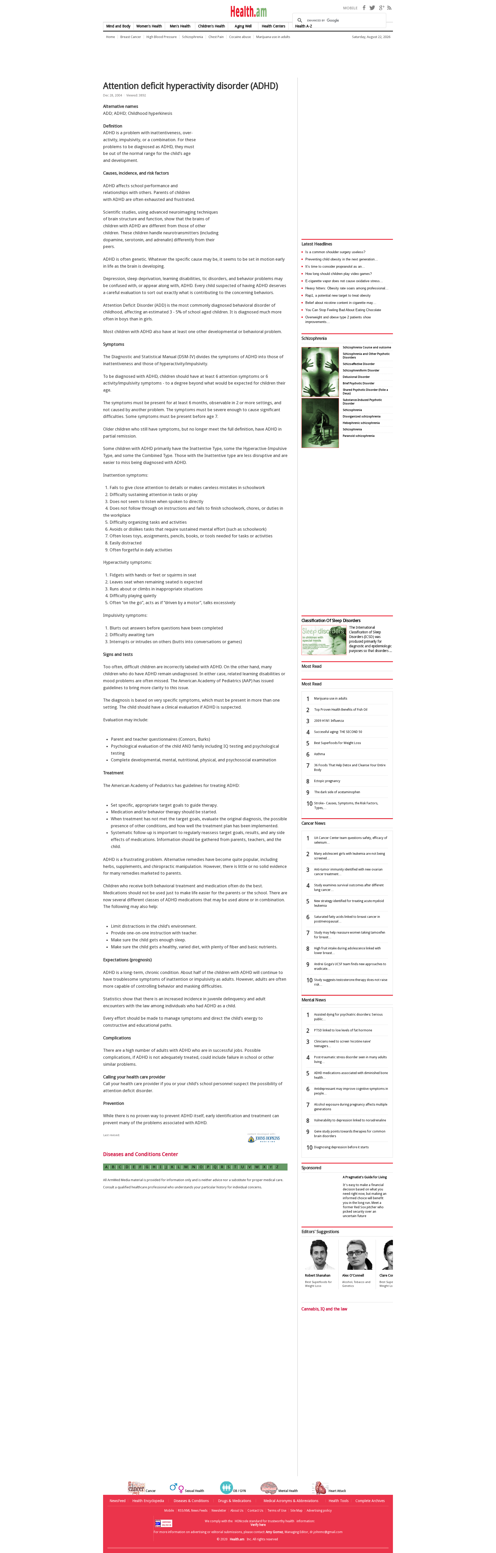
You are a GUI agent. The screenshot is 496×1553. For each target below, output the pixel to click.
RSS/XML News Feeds (192, 1510)
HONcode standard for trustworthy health (264, 1521)
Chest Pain (216, 37)
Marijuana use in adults (273, 37)
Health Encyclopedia (148, 1500)
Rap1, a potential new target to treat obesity (338, 295)
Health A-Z (303, 26)
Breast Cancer (130, 37)
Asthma (319, 754)
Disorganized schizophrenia (362, 416)
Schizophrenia (192, 37)
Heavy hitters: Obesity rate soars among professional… (347, 288)
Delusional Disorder (356, 377)
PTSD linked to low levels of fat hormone (343, 1030)
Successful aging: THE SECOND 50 (338, 732)
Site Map (296, 1510)
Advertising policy (319, 1510)
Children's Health (211, 26)
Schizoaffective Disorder (359, 364)
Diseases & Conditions (191, 1500)
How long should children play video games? (338, 274)
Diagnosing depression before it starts (341, 1147)
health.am (248, 11)
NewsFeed (118, 1500)
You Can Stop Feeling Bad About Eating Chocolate (343, 310)
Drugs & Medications (234, 1500)
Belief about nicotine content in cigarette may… (340, 303)
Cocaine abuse (240, 37)
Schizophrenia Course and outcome (367, 347)
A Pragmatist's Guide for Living (365, 1177)
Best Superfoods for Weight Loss (337, 743)
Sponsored (311, 1167)
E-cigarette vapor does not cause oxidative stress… (344, 281)
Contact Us (255, 1510)
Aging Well (243, 26)
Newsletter (219, 1510)
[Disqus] (198, 1277)
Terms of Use (276, 1510)
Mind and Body (118, 26)
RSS (389, 7)
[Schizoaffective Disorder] (320, 446)
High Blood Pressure (161, 37)
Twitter (372, 7)
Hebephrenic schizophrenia (361, 423)
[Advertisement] (197, 55)
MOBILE (350, 8)
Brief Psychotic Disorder (358, 383)
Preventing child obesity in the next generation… (341, 259)
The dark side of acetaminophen (337, 792)
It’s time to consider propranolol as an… (335, 266)
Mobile (169, 1510)
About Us (236, 1510)
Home (110, 37)
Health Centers (273, 26)
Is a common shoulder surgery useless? (335, 252)
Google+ (381, 7)
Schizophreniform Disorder (361, 370)
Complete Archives (370, 1500)
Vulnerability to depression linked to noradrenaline (350, 1120)
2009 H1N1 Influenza (329, 721)
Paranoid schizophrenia (359, 436)
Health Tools (338, 1500)
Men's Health (180, 26)
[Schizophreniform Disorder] (320, 395)
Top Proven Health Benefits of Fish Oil (340, 709)
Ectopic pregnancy (327, 781)
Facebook (364, 7)
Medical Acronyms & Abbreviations (291, 1500)
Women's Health (149, 26)
